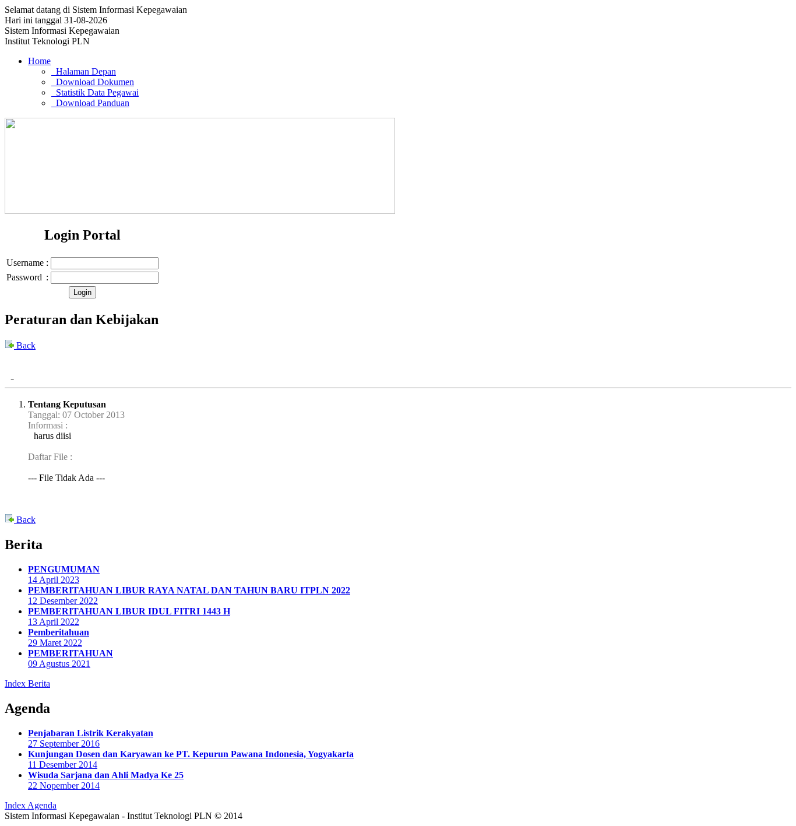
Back (25, 345)
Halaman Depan (83, 71)
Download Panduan (90, 103)
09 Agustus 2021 (70, 658)
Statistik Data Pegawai (95, 92)
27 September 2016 (90, 738)
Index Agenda (31, 805)
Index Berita (27, 683)
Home (39, 61)
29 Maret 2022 (58, 637)
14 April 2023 (64, 574)
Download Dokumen (92, 82)
